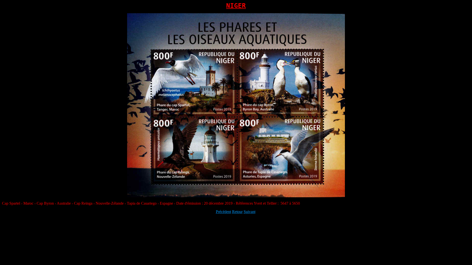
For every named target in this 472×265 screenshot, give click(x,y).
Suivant (249, 212)
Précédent (223, 212)
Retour (237, 212)
